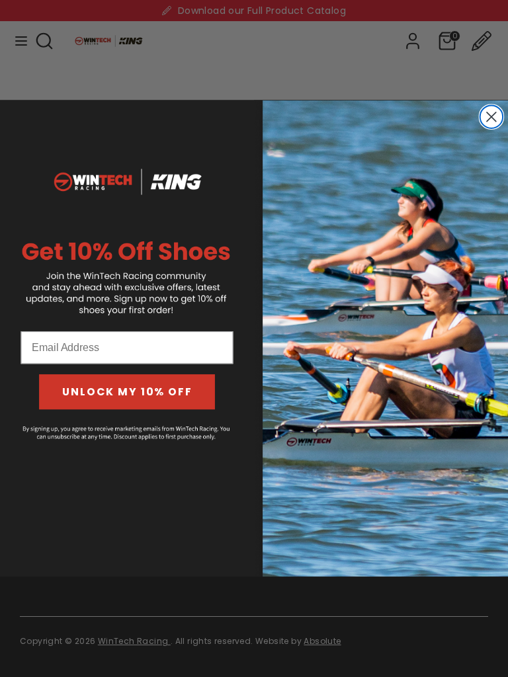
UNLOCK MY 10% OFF (127, 391)
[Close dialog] (491, 117)
